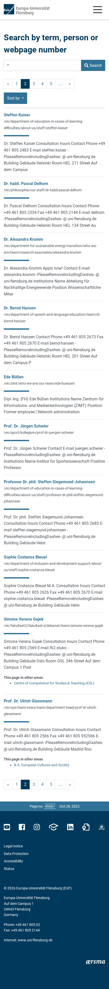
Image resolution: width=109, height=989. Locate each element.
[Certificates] (85, 827)
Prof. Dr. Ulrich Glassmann (28, 701)
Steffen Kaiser (17, 115)
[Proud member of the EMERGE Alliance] (101, 827)
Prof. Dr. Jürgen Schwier (26, 426)
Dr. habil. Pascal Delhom (26, 183)
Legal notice (13, 846)
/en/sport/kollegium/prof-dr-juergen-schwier (39, 433)
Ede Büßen (14, 377)
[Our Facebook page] (22, 827)
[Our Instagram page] (37, 827)
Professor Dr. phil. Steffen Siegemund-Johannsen (49, 481)
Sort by (14, 98)
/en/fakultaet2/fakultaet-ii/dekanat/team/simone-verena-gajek (53, 626)
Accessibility (13, 861)
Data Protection (16, 854)
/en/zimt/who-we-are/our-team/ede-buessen (39, 383)
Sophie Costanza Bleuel (25, 557)
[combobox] (42, 65)
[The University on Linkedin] (70, 827)
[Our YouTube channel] (7, 827)
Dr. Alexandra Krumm (23, 239)
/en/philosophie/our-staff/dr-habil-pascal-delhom (43, 190)
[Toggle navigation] (97, 9)
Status (9, 869)
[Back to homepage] (26, 9)
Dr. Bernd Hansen (20, 308)
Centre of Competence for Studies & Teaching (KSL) (54, 683)
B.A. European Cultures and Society (41, 765)
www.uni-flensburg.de (35, 940)
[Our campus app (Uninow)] (53, 827)
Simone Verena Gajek (24, 619)
